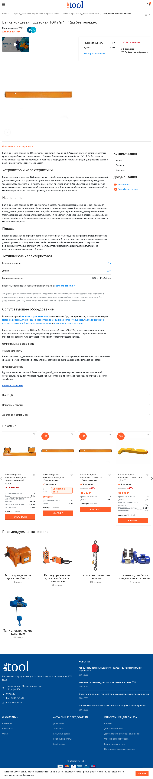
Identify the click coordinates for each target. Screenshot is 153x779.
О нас (5, 734)
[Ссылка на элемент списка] (38, 694)
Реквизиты (7, 728)
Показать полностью (12, 385)
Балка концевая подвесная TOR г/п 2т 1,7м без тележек (53, 477)
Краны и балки (53, 14)
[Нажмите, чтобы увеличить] (7, 132)
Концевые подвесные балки (116, 14)
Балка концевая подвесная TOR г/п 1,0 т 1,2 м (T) (130, 477)
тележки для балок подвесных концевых (31, 323)
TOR (21, 28)
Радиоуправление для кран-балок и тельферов (57, 578)
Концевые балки (61, 734)
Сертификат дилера (128, 189)
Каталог (108, 723)
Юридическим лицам (114, 744)
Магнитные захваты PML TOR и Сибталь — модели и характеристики (112, 705)
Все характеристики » (94, 53)
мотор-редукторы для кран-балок (19, 320)
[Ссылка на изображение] (18, 666)
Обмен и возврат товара (116, 739)
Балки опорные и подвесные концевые (81, 14)
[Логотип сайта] (76, 4)
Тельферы (58, 728)
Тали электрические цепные (95, 576)
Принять (142, 773)
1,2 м (108, 271)
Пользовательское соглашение (119, 749)
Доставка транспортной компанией (122, 734)
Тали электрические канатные (18, 632)
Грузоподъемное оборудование (28, 14)
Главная (6, 14)
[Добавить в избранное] (34, 434)
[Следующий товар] (149, 14)
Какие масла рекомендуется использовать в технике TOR (107, 682)
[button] (58, 513)
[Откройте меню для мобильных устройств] (4, 4)
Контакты (7, 723)
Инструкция (124, 184)
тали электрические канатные (68, 323)
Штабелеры (59, 744)
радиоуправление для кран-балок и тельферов (60, 320)
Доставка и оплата (113, 728)
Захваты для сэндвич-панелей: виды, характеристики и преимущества (114, 694)
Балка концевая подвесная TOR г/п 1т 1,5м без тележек (91, 477)
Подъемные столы (62, 739)
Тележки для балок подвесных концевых (134, 576)
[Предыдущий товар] (143, 14)
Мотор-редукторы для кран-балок (18, 576)
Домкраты (58, 723)
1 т (109, 263)
